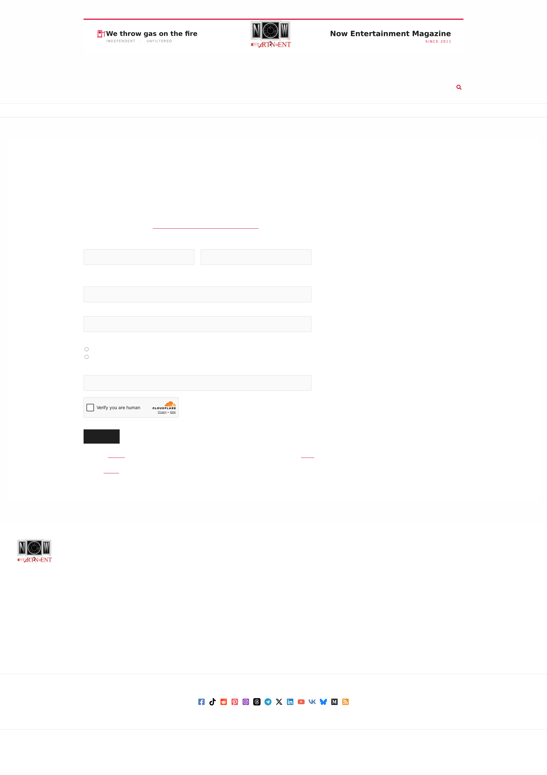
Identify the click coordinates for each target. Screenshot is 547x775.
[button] (457, 87)
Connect (350, 87)
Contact (156, 563)
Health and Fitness (304, 602)
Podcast (291, 640)
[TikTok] (212, 709)
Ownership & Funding (173, 623)
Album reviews (299, 557)
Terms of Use (162, 616)
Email (92, 290)
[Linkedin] (290, 709)
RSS (151, 661)
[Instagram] (245, 709)
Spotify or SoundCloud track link (122, 379)
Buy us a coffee (423, 87)
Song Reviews (298, 655)
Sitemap (156, 654)
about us (122, 463)
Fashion (290, 595)
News (141, 87)
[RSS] (345, 709)
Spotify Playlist (109, 357)
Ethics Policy (162, 585)
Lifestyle (247, 87)
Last (205, 276)
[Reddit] (223, 709)
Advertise (158, 639)
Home (15, 110)
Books (289, 564)
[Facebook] (201, 709)
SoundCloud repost (114, 365)
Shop (320, 87)
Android (426, 557)
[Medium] (334, 709)
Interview (293, 617)
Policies (156, 608)
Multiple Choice (103, 350)
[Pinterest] (234, 709)
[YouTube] (301, 709)
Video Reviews (299, 670)
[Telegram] (268, 709)
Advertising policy (168, 601)
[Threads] (257, 709)
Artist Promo (162, 646)
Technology (286, 87)
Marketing (294, 633)
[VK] (312, 709)
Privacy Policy (163, 578)
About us (157, 555)
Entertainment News (307, 579)
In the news (295, 610)
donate (346, 463)
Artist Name (97, 320)
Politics (290, 648)
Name (92, 253)
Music (113, 87)
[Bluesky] (323, 709)
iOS (421, 565)
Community (296, 572)
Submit (382, 87)
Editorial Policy (165, 570)
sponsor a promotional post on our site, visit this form (227, 234)
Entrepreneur (298, 587)
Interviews (175, 87)
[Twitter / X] (279, 709)
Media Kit (158, 631)
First (88, 276)
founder (115, 478)
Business (212, 87)
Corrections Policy (169, 593)
